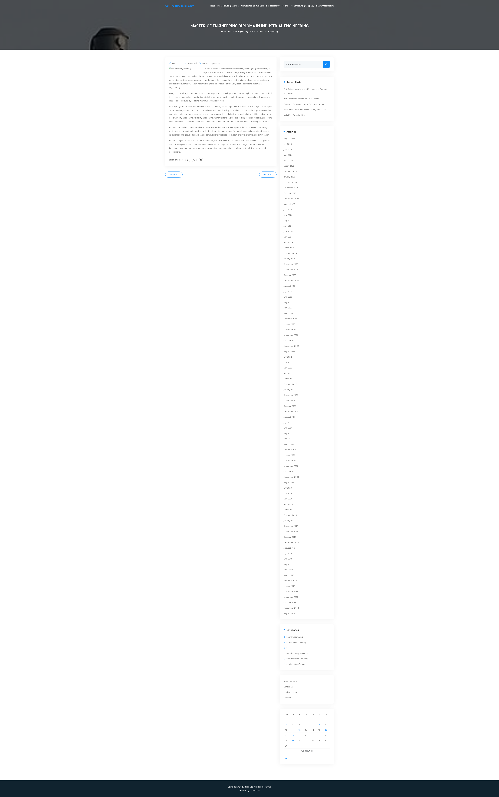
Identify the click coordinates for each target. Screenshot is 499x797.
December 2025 (291, 182)
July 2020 (288, 487)
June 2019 (288, 558)
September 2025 (291, 198)
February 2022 (290, 384)
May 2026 (288, 155)
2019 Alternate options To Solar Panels (301, 98)
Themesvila (255, 790)
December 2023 (291, 264)
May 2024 (288, 236)
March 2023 (289, 313)
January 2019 (289, 586)
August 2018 (289, 613)
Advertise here (290, 681)
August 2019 (289, 547)
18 (293, 735)
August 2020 (289, 482)
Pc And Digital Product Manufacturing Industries (305, 109)
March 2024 (289, 247)
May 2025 (288, 220)
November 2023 (291, 269)
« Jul (285, 758)
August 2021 (289, 417)
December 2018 (291, 591)
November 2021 (291, 400)
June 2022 (288, 362)
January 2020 (289, 520)
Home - (224, 31)
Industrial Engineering (228, 6)
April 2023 (288, 307)
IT (287, 647)
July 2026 (288, 144)
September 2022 (291, 346)
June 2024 (288, 231)
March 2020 (289, 509)
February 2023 (290, 318)
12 (299, 730)
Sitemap (287, 697)
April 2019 (288, 569)
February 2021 (290, 449)
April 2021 (288, 438)
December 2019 (291, 526)
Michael (193, 63)
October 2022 (290, 340)
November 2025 (291, 187)
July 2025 (288, 209)
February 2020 (290, 515)
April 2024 (288, 242)
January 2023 (289, 324)
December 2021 (291, 395)
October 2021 (290, 406)
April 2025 (288, 226)
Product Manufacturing (277, 6)
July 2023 (288, 291)
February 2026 (290, 171)
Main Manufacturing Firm (294, 115)
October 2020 (290, 471)
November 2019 (291, 531)
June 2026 (288, 149)
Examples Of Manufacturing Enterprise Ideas (304, 104)
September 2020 (291, 477)
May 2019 (288, 564)
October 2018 (290, 602)
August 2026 (289, 138)
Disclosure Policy (291, 692)
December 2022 (291, 329)
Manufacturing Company (302, 6)
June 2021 (288, 427)
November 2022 (291, 335)
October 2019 (290, 537)
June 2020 (288, 493)
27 (306, 740)
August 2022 (289, 351)
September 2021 (291, 411)
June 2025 (288, 215)
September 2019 (291, 542)
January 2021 (289, 455)
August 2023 (289, 286)
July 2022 (288, 356)
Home (212, 6)
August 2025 (289, 204)
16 (326, 730)
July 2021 (288, 422)
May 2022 (288, 367)
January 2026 (289, 176)
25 (293, 740)
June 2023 (288, 296)
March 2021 (289, 444)
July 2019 (288, 553)
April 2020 (288, 504)
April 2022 (288, 373)
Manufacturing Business (252, 6)
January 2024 (289, 258)
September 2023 (291, 280)
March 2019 (289, 575)
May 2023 (288, 302)
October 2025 (290, 193)
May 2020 (288, 498)
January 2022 (289, 389)
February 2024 (290, 253)
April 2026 (288, 160)
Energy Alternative (325, 6)
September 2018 (291, 608)
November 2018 (291, 597)
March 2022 (289, 378)
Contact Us (288, 686)
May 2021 (288, 433)
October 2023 (290, 275)
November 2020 (291, 466)
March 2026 (289, 165)
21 (313, 735)
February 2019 (290, 580)
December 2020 (291, 460)
